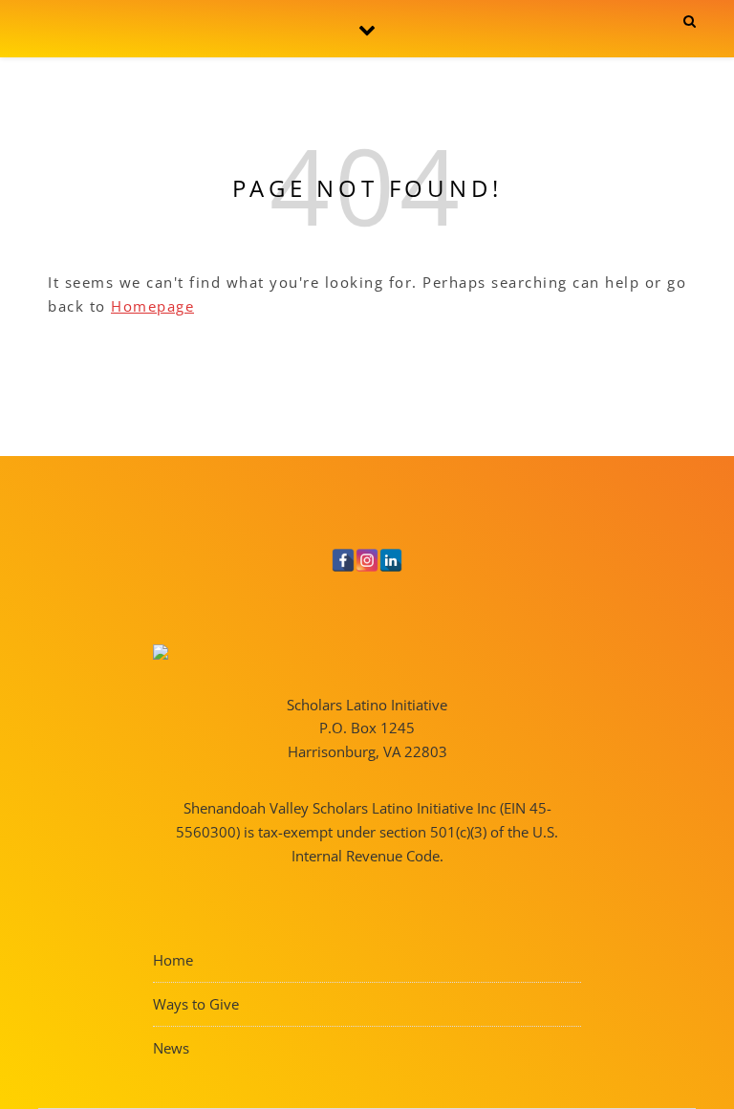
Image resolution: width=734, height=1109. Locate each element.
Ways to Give (196, 1003)
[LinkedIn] (390, 560)
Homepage (152, 305)
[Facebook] (343, 560)
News (171, 1047)
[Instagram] (367, 560)
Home (173, 959)
